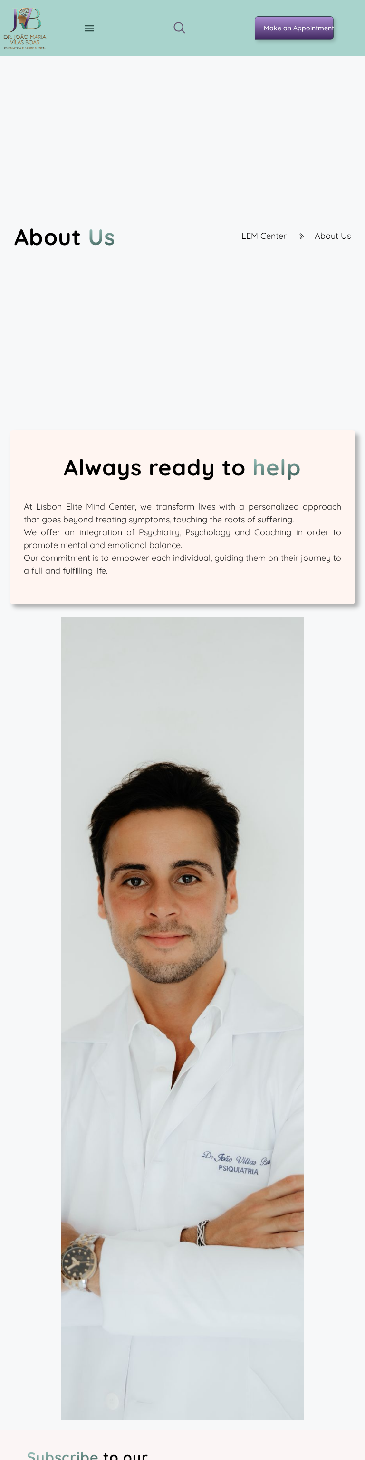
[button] (89, 28)
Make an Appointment (299, 28)
